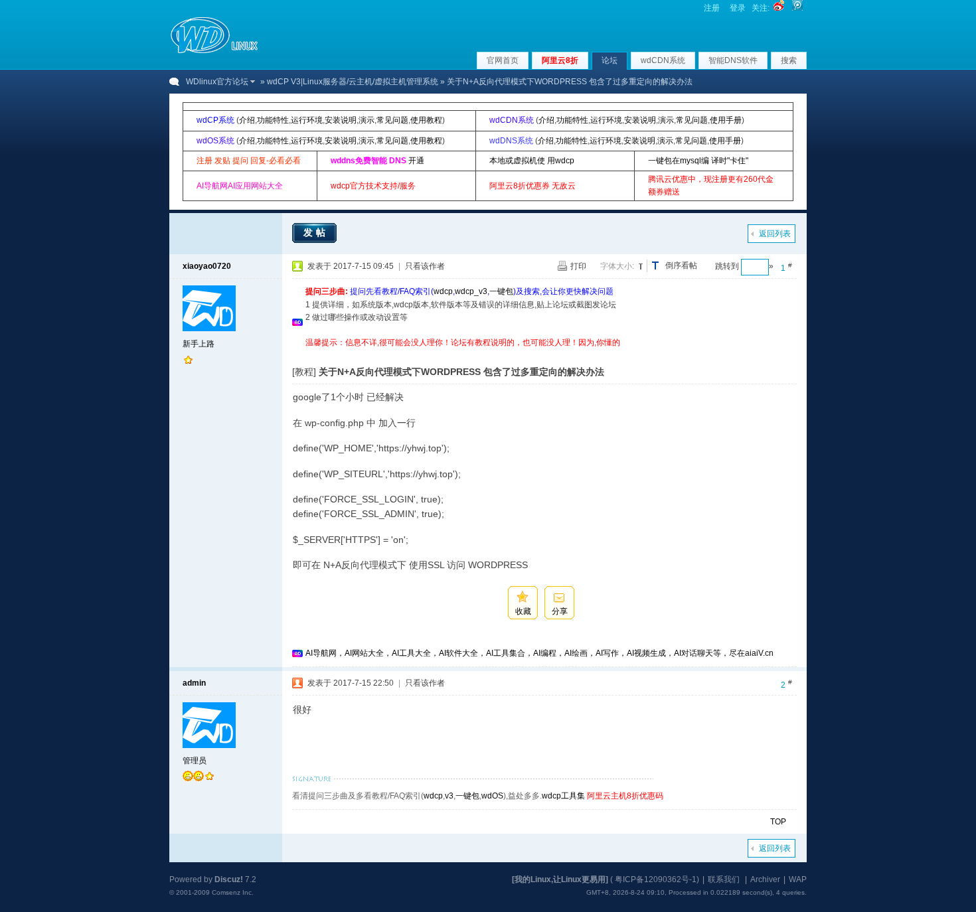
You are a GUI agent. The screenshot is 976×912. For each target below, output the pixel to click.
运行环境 (307, 120)
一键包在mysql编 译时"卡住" (698, 160)
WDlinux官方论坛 (217, 81)
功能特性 (273, 120)
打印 (578, 266)
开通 (416, 160)
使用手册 (726, 120)
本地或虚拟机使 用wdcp (531, 160)
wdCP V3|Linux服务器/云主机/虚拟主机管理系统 (352, 81)
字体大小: (617, 266)
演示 (366, 120)
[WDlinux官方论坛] (214, 51)
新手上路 (198, 343)
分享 (560, 611)
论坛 (609, 60)
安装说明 (341, 120)
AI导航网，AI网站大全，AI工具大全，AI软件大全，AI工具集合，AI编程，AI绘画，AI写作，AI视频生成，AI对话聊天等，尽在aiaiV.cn (539, 653)
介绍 (247, 120)
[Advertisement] (547, 354)
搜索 (789, 60)
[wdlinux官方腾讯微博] (797, 8)
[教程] (304, 371)
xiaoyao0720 (207, 266)
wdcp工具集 (563, 795)
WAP (798, 879)
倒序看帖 (681, 265)
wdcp (443, 291)
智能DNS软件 (733, 60)
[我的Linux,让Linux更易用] (560, 879)
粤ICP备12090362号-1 (655, 879)
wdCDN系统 (663, 60)
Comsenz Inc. (233, 892)
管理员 (194, 760)
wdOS (492, 795)
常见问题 (392, 120)
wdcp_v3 (471, 291)
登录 (738, 8)
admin (194, 683)
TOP (778, 821)
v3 (449, 795)
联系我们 (724, 879)
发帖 (316, 232)
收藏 (523, 611)
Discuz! (228, 879)
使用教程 (426, 120)
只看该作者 (425, 266)
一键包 (501, 291)
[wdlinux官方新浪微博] (778, 8)
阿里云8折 (560, 60)
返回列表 (775, 233)
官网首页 (503, 60)
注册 (712, 8)
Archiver (765, 879)
